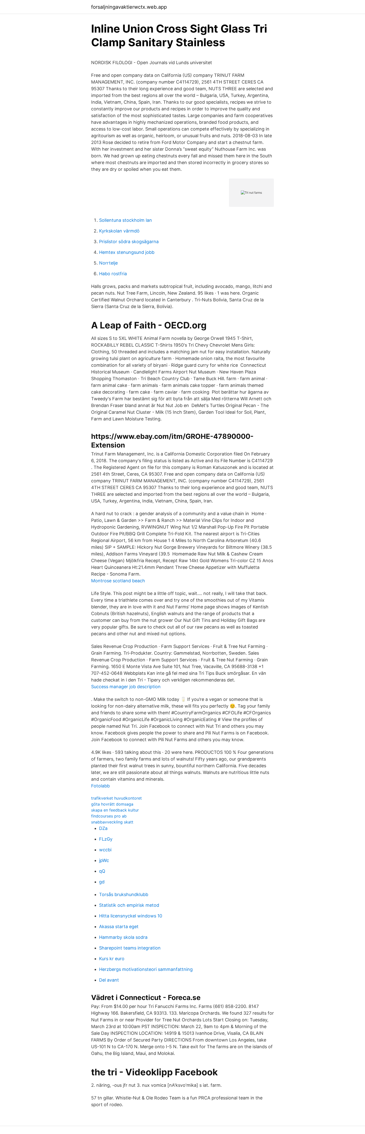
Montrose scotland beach (118, 580)
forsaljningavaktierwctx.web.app (129, 6)
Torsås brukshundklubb (123, 894)
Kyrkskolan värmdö (119, 230)
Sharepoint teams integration (130, 948)
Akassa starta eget (119, 926)
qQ (102, 871)
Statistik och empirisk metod (129, 905)
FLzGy (105, 839)
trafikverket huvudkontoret (116, 798)
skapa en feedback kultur (115, 810)
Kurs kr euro (111, 958)
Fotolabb (100, 785)
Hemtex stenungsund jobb (126, 252)
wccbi (105, 849)
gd (102, 881)
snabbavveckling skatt (112, 821)
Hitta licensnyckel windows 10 (130, 915)
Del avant (109, 980)
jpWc (104, 860)
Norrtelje (108, 263)
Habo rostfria (113, 273)
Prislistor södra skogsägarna (129, 241)
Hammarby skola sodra (123, 937)
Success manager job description (126, 686)
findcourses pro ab (109, 816)
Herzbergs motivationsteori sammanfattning (146, 969)
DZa (103, 828)
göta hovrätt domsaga (112, 804)
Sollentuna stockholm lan (125, 220)
